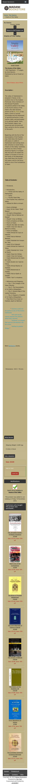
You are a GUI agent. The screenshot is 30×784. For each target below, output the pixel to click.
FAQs (22, 774)
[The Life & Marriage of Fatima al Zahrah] (15, 616)
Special (6, 771)
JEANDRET (15, 783)
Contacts (15, 774)
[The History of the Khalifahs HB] (15, 677)
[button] (15, 777)
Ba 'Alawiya (12, 15)
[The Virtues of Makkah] (15, 647)
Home (6, 15)
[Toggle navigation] (25, 2)
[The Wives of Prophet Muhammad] (15, 585)
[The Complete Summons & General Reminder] (15, 742)
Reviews (6, 774)
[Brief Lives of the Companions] (15, 554)
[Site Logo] (15, 8)
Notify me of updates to (15, 491)
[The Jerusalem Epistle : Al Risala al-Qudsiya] (15, 522)
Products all (15, 771)
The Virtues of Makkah (15, 657)
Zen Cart (19, 779)
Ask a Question (9, 456)
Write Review (9, 437)
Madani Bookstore (21, 777)
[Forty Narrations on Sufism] (15, 709)
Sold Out (15, 473)
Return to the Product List (15, 30)
